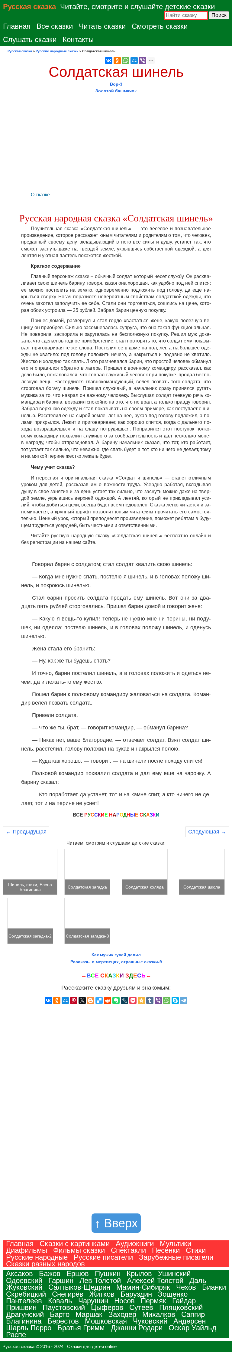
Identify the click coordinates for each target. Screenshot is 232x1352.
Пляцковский (181, 1307)
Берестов (63, 1321)
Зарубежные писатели (176, 1257)
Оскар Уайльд (192, 1328)
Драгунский (25, 1314)
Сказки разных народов (45, 1264)
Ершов (77, 1273)
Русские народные (37, 1257)
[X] (82, 1000)
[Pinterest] (73, 1000)
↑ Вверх (116, 1223)
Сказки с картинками (75, 1243)
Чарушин (93, 1301)
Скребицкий (26, 1294)
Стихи (196, 1250)
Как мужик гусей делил (116, 954)
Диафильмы (26, 1250)
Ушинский (174, 1273)
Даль (197, 1280)
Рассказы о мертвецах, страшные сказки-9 (116, 961)
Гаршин (60, 1280)
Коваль (60, 1301)
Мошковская (106, 1321)
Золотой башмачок (116, 90)
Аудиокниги (135, 1243)
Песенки (166, 1250)
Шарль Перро (28, 1328)
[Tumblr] (149, 1000)
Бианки (214, 1287)
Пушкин (108, 1273)
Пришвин (21, 1307)
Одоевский (24, 1280)
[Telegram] (183, 1000)
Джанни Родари (137, 1328)
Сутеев (141, 1307)
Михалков (158, 1314)
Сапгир (193, 1314)
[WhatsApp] (125, 60)
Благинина (23, 1321)
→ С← (116, 975)
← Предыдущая (26, 832)
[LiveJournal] (124, 1000)
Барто (59, 1314)
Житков (101, 1294)
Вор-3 (116, 84)
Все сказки (55, 26)
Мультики (175, 1243)
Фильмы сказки (79, 1250)
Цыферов (107, 1307)
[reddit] (107, 1000)
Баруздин (136, 1294)
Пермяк (153, 1301)
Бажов (49, 1273)
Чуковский (150, 1321)
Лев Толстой (100, 1280)
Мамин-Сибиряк (143, 1287)
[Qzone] (141, 1000)
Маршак (89, 1314)
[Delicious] (99, 1000)
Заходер (122, 1314)
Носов (124, 1301)
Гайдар (184, 1301)
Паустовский (64, 1307)
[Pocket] (133, 1000)
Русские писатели (103, 1257)
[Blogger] (90, 1000)
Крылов (139, 1273)
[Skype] (175, 1000)
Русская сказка (29, 6)
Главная (17, 26)
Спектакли (128, 1250)
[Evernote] (116, 1000)
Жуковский (24, 1287)
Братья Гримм (81, 1328)
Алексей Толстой (155, 1280)
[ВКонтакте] (108, 60)
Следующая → (207, 832)
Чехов (186, 1287)
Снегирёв (67, 1294)
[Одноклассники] (117, 60)
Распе (16, 1335)
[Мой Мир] (134, 60)
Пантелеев (24, 1301)
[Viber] (142, 60)
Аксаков (19, 1273)
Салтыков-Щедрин (79, 1287)
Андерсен (189, 1321)
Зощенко (173, 1294)
